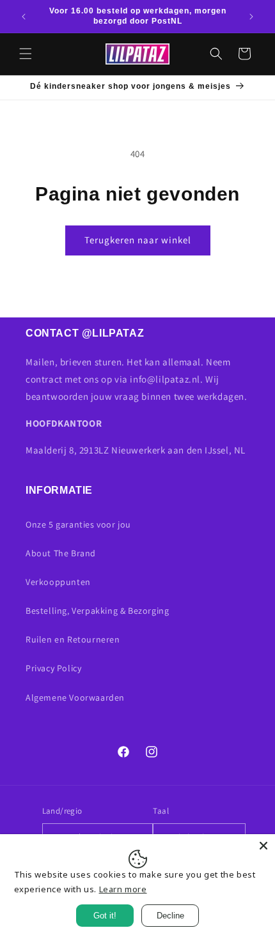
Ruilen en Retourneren (73, 639)
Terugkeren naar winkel (137, 240)
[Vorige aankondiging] (24, 17)
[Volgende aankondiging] (251, 17)
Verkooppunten (58, 582)
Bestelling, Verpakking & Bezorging (97, 610)
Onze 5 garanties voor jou (78, 524)
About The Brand (61, 553)
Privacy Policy (53, 668)
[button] (26, 54)
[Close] (263, 845)
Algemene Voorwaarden (75, 697)
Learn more (123, 889)
